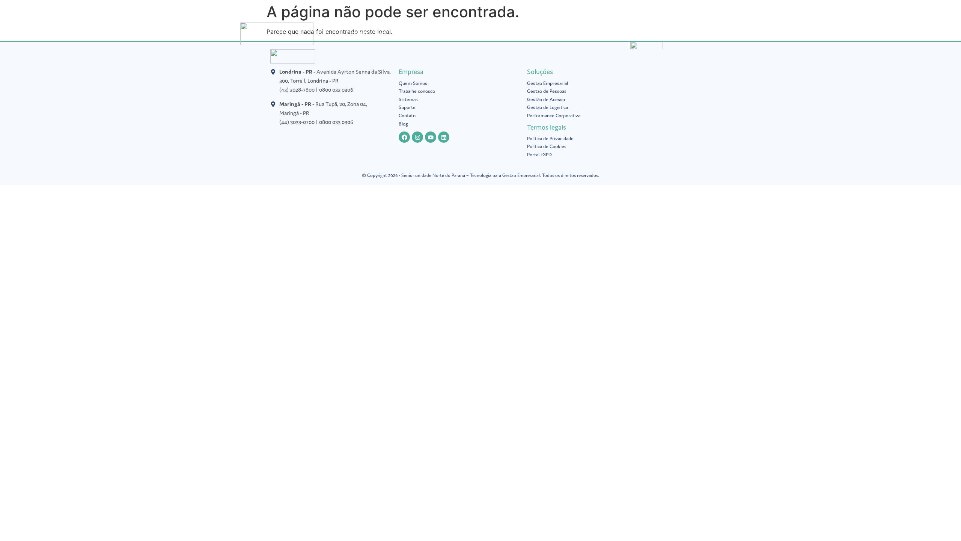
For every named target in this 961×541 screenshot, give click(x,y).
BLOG (543, 33)
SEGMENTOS (501, 33)
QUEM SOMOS (370, 33)
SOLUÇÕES (413, 33)
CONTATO (677, 33)
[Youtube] (430, 137)
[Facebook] (404, 137)
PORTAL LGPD (456, 33)
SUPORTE (574, 33)
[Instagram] (417, 137)
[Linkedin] (443, 137)
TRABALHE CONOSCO (625, 33)
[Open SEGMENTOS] (522, 33)
